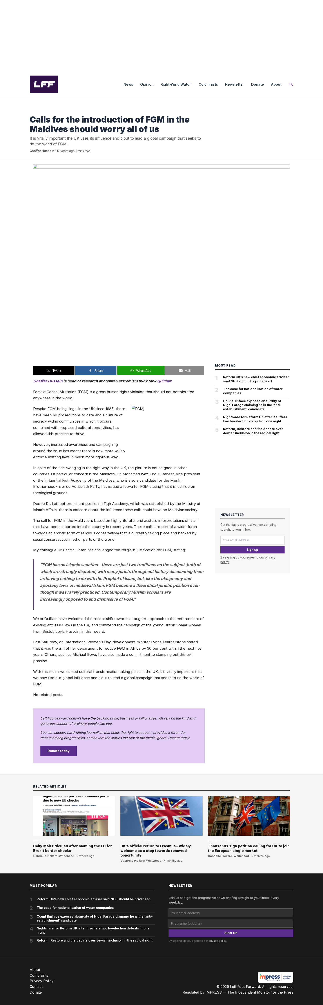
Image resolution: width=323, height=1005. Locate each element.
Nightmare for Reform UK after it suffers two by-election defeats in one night (255, 419)
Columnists (208, 84)
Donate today (58, 751)
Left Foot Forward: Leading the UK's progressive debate (44, 84)
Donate (257, 84)
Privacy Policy (41, 981)
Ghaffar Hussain (42, 151)
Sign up (252, 549)
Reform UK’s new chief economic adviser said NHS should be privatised (256, 379)
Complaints (39, 975)
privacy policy (217, 940)
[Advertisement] (161, 36)
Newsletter (234, 84)
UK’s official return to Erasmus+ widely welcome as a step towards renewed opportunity (155, 850)
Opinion (147, 84)
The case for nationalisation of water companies (253, 391)
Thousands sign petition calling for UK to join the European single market (249, 848)
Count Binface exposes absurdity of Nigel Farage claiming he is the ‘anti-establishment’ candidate (252, 405)
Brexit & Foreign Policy (48, 110)
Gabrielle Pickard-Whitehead (53, 856)
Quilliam (164, 381)
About (276, 84)
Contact (36, 986)
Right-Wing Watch (176, 84)
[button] (291, 84)
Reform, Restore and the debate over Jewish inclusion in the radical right (253, 431)
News (128, 84)
